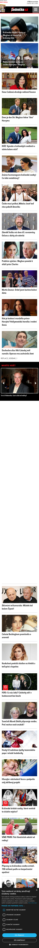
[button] (19, 906)
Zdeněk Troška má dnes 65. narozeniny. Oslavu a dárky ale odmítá (18, 234)
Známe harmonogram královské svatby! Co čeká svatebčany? (19, 176)
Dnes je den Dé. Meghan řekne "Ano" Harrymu (18, 119)
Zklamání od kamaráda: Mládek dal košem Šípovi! (17, 607)
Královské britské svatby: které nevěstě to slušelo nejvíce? (18, 810)
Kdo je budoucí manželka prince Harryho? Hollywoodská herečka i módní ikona (19, 321)
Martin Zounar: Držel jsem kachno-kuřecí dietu (19, 291)
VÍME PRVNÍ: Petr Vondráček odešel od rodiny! (18, 839)
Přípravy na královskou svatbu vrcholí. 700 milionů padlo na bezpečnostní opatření (18, 869)
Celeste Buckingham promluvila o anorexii (16, 636)
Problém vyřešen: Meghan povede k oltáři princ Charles (17, 263)
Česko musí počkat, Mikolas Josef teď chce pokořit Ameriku (18, 205)
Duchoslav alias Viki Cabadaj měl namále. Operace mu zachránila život (18, 352)
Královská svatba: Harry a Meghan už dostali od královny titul (14, 35)
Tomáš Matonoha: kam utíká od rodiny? (14, 396)
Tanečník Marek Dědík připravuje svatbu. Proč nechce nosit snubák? (19, 723)
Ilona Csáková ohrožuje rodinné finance (19, 92)
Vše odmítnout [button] (19, 940)
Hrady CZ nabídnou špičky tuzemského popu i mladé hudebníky (18, 752)
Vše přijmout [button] (19, 935)
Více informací (32, 903)
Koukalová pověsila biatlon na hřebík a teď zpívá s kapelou (18, 665)
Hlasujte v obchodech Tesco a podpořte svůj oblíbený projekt (18, 781)
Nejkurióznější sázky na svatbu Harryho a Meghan (14, 63)
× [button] (36, 890)
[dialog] (19, 918)
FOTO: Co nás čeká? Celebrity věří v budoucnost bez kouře (17, 694)
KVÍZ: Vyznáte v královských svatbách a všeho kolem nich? (18, 148)
